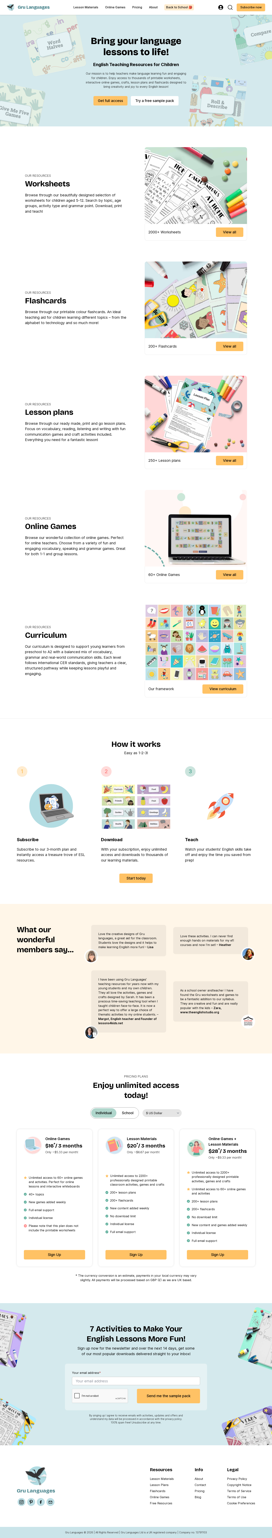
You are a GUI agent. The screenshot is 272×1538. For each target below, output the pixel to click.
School (128, 1113)
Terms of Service (239, 1491)
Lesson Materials (85, 7)
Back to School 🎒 (179, 7)
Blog (198, 1497)
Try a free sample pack (154, 100)
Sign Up (54, 1254)
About (153, 7)
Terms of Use (236, 1497)
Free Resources (161, 1503)
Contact (200, 1485)
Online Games (115, 7)
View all (229, 232)
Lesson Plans (159, 1485)
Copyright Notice (239, 1485)
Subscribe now (251, 7)
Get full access (110, 100)
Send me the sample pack (169, 1396)
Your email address (86, 1373)
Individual (103, 1113)
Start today (136, 878)
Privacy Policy (237, 1479)
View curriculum (222, 689)
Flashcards (157, 1491)
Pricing (137, 7)
